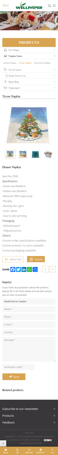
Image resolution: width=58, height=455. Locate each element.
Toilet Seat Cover (17, 75)
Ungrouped (14, 87)
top (52, 453)
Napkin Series (15, 56)
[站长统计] (48, 439)
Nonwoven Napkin (42, 62)
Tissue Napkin (25, 62)
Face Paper (14, 50)
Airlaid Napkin (9, 62)
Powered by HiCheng (30, 443)
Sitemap (29, 432)
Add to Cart (15, 259)
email (5, 453)
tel (17, 453)
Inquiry (39, 259)
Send (16, 377)
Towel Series (15, 69)
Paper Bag (14, 81)
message (29, 453)
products (41, 453)
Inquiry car (7, 5)
